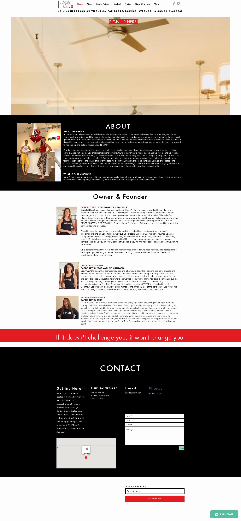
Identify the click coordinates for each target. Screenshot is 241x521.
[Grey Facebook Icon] (174, 4)
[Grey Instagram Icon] (179, 4)
